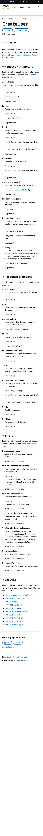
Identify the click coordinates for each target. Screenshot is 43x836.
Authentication (16, 329)
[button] (9, 42)
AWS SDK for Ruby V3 (15, 624)
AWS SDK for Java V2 (14, 608)
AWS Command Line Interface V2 (19, 595)
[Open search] (39, 7)
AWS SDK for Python (14, 621)
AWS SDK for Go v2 (14, 605)
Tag (18, 263)
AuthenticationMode (18, 190)
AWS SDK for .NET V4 (15, 598)
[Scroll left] (12, 7)
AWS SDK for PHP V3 (14, 618)
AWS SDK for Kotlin (14, 615)
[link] (27, 19)
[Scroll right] (32, 7)
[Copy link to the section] (2, 66)
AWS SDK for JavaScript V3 (17, 611)
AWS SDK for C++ (13, 602)
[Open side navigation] (3, 13)
